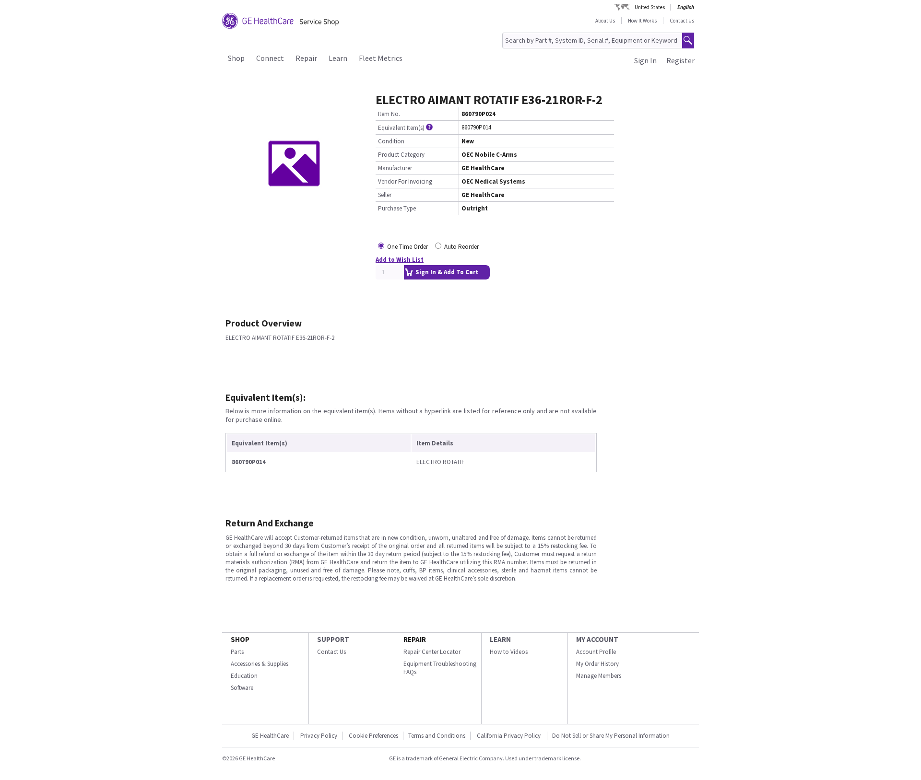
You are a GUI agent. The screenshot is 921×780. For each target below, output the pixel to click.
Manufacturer (395, 168)
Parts (237, 652)
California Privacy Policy (509, 736)
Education (244, 676)
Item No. (389, 114)
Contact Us (682, 20)
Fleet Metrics (380, 58)
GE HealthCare (270, 736)
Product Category (401, 155)
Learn (338, 58)
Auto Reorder (461, 247)
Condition (391, 141)
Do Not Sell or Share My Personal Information (611, 736)
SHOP (240, 639)
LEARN (500, 639)
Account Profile (596, 652)
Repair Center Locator (431, 652)
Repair (306, 58)
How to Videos (509, 652)
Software (242, 688)
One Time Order (407, 247)
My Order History (597, 664)
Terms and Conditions (436, 736)
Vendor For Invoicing (405, 181)
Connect (270, 58)
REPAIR (414, 639)
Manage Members (598, 676)
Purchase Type (397, 208)
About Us (605, 20)
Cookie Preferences (373, 736)
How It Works (642, 20)
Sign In (645, 60)
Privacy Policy (318, 736)
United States (650, 7)
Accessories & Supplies (259, 664)
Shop (236, 58)
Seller (384, 195)
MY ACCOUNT (597, 639)
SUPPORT (333, 639)
